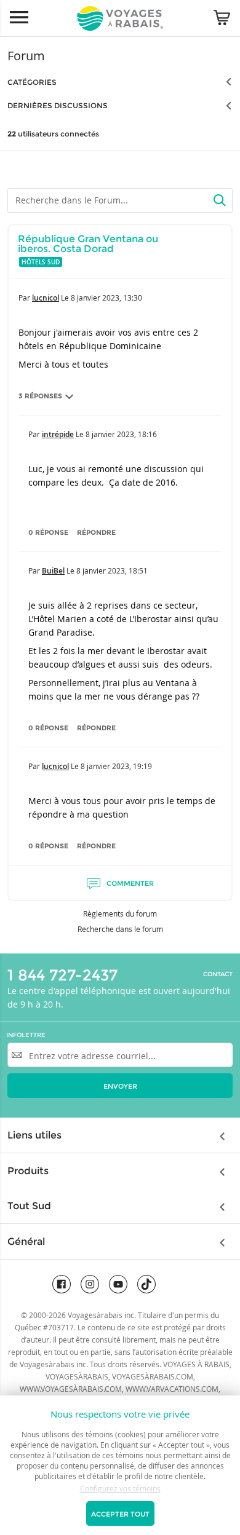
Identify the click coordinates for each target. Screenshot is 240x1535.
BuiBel (53, 571)
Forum (26, 55)
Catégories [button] (32, 82)
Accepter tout (120, 1514)
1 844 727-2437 (62, 975)
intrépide (58, 434)
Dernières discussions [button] (57, 105)
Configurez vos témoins (120, 1488)
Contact (218, 974)
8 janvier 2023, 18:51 (112, 570)
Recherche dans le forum (120, 929)
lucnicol (45, 298)
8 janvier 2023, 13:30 (106, 297)
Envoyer (120, 1086)
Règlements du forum (120, 913)
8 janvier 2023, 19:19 (116, 766)
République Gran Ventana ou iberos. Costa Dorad (88, 244)
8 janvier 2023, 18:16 (121, 434)
